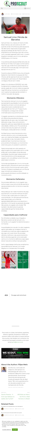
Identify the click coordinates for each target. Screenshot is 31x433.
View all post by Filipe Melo (15, 387)
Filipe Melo (7, 14)
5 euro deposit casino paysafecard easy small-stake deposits (12, 406)
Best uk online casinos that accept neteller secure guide (11, 412)
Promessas (27, 14)
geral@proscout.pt (17, 342)
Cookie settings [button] (6, 429)
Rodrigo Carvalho (9, 408)
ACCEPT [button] (15, 429)
